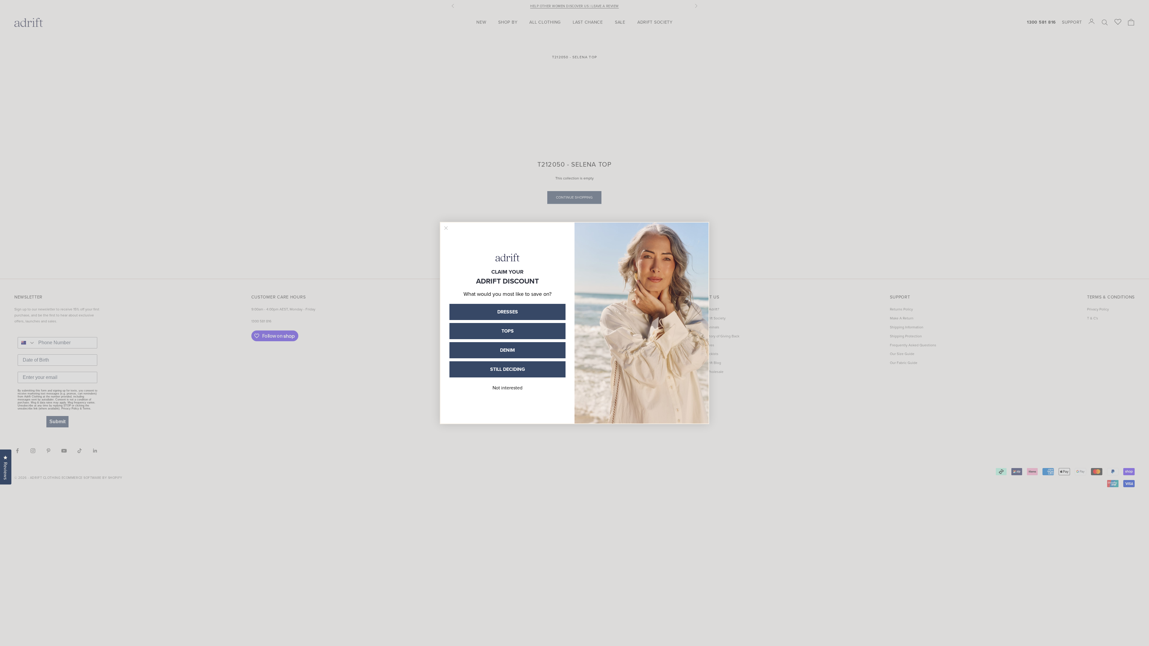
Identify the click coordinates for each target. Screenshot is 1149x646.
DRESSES (507, 311)
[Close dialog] (446, 228)
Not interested (507, 387)
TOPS (507, 330)
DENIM (507, 350)
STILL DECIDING (507, 369)
